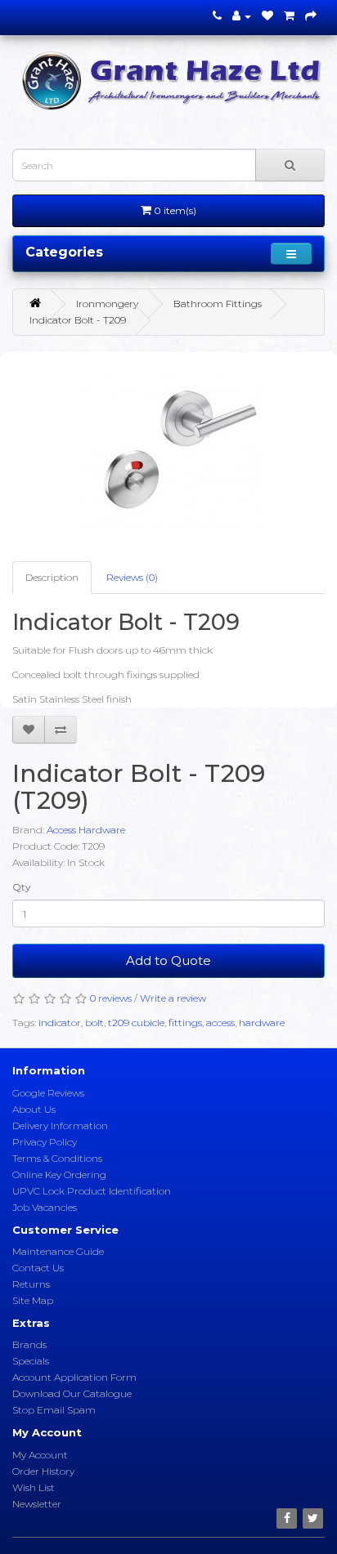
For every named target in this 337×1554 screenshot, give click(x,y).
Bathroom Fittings (217, 303)
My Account (40, 1455)
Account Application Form (74, 1377)
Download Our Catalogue (72, 1393)
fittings (185, 1022)
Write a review (173, 998)
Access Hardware (86, 830)
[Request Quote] (311, 16)
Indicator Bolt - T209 (77, 320)
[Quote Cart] (289, 16)
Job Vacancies (44, 1207)
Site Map (32, 1300)
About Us (34, 1109)
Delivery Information (60, 1125)
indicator (59, 1022)
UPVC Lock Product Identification (91, 1191)
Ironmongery (107, 303)
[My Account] (241, 16)
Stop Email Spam (54, 1410)
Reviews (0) (132, 577)
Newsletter (36, 1504)
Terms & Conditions (57, 1158)
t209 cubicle (136, 1022)
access (220, 1022)
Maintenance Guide (58, 1251)
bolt (94, 1022)
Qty (21, 887)
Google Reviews (48, 1093)
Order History (43, 1471)
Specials (30, 1361)
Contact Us (38, 1268)
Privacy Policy (44, 1142)
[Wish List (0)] (267, 16)
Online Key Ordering (59, 1174)
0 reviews (111, 998)
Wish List (33, 1487)
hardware (262, 1022)
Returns (31, 1284)
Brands (29, 1344)
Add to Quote (168, 960)
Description (52, 577)
